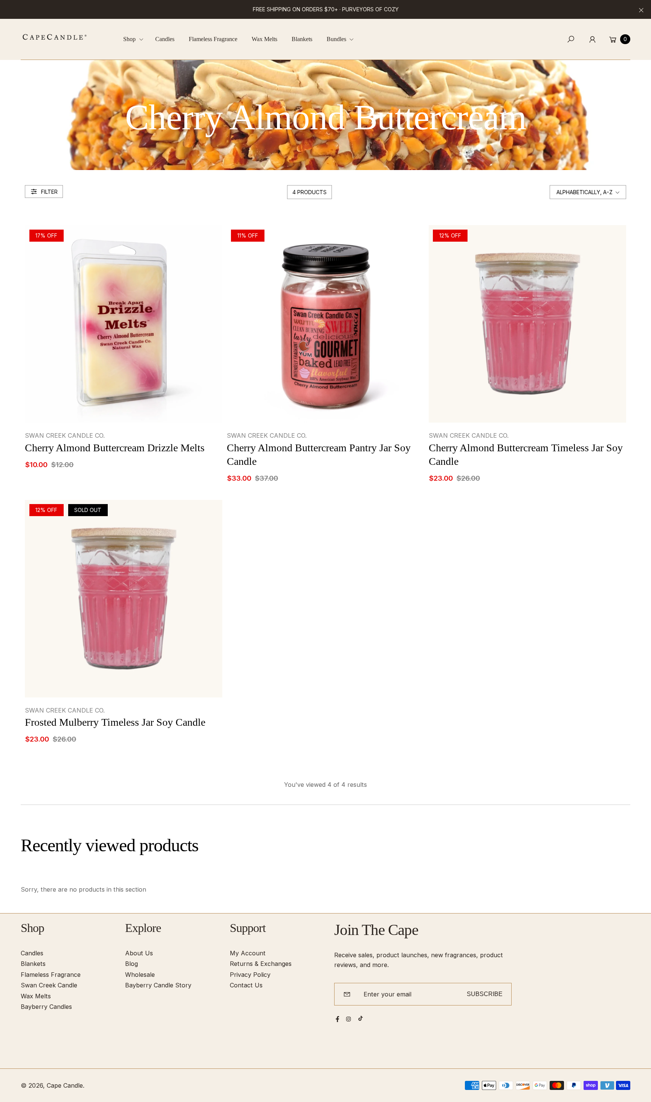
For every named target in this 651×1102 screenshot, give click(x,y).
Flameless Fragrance (51, 974)
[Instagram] (348, 1019)
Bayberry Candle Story (158, 985)
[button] (136, 39)
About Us (139, 953)
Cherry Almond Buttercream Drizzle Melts (115, 448)
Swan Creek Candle (49, 985)
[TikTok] (360, 1018)
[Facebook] (337, 1019)
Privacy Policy (250, 974)
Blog (131, 963)
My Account (248, 953)
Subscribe (485, 993)
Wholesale (140, 974)
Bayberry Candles (46, 1006)
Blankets (33, 963)
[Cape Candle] (55, 37)
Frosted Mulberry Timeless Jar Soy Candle (115, 722)
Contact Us (246, 985)
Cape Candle (65, 1085)
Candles (32, 953)
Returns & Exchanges (261, 963)
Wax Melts (36, 996)
